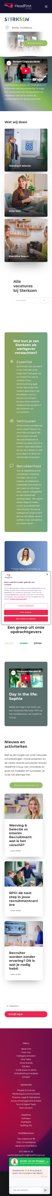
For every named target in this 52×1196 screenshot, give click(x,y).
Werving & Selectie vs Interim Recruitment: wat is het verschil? (20, 835)
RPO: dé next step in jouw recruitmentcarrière (23, 899)
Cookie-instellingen (26, 606)
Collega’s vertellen (26, 1056)
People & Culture (26, 1090)
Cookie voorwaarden (18, 599)
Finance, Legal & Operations (26, 1097)
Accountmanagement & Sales (26, 1101)
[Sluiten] (47, 574)
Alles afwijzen (26, 612)
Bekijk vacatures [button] (36, 43)
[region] (26, 598)
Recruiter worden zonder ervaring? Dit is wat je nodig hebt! (22, 961)
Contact (26, 1077)
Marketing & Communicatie (26, 1094)
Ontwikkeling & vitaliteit (26, 1073)
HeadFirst (26, 1115)
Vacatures (26, 1049)
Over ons (26, 1052)
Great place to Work (26, 1070)
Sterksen (26, 1118)
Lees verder (15, 851)
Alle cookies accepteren (26, 619)
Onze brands (26, 1063)
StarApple (26, 1122)
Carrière (26, 1066)
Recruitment (26, 1108)
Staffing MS (26, 1125)
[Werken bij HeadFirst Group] (18, 6)
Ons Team (26, 1059)
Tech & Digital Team (26, 1104)
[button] (46, 6)
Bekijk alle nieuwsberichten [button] (24, 785)
